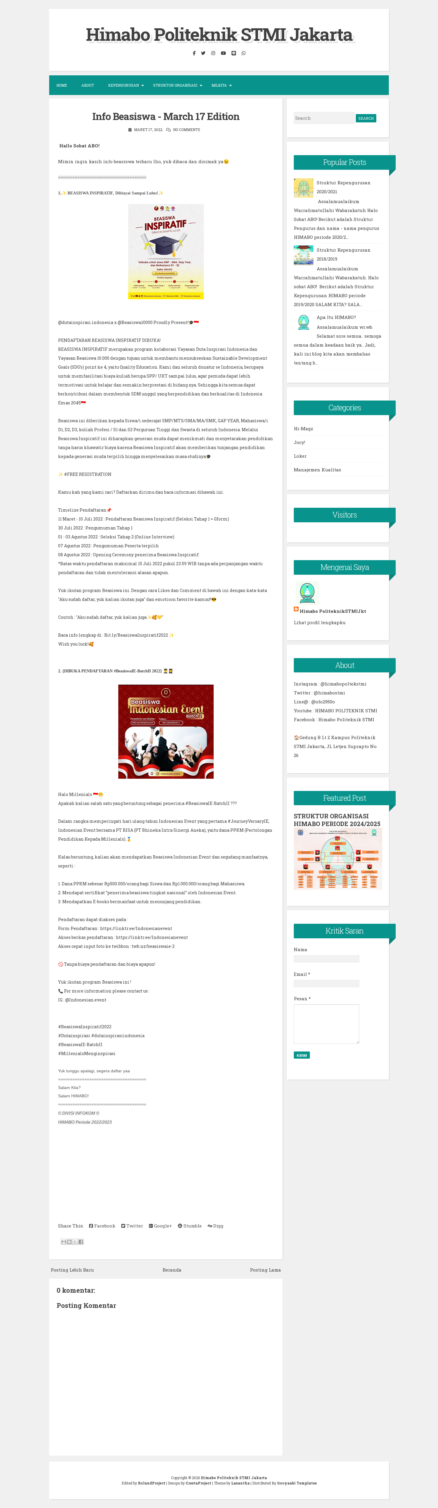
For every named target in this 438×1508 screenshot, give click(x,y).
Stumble (192, 1226)
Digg (217, 1226)
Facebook (104, 1226)
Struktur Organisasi (175, 85)
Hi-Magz (303, 428)
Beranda (172, 1270)
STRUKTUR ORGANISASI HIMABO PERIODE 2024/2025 (337, 820)
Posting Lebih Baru (72, 1270)
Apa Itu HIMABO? (336, 317)
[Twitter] (203, 53)
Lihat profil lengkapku (320, 622)
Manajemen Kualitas (317, 470)
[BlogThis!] (69, 1242)
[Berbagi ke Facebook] (81, 1242)
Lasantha (240, 1483)
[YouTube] (223, 53)
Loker (300, 456)
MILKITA (219, 85)
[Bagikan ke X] (75, 1242)
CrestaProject (198, 1483)
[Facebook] (194, 53)
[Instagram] (213, 53)
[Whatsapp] (243, 53)
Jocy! (299, 442)
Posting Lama (265, 1270)
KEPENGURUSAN (123, 85)
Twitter (134, 1226)
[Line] (233, 53)
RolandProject (151, 1483)
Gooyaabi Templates (297, 1483)
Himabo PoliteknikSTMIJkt (333, 611)
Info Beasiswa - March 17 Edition (166, 116)
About (87, 85)
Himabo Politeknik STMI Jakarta (219, 34)
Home (61, 85)
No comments (186, 129)
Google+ (162, 1226)
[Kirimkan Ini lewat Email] (64, 1242)
